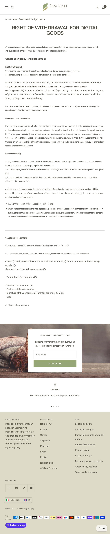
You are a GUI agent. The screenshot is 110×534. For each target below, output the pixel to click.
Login (43, 451)
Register (44, 457)
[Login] (97, 7)
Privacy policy (82, 450)
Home (8, 19)
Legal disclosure (83, 423)
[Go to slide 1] (51, 406)
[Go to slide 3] (56, 406)
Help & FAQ (46, 423)
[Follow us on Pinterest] (24, 488)
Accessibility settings (86, 466)
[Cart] (103, 7)
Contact (44, 429)
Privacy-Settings (83, 455)
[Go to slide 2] (53, 406)
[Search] (12, 7)
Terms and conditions (86, 472)
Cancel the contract (85, 444)
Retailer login (46, 462)
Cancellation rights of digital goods (89, 437)
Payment (44, 446)
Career (43, 435)
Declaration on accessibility (89, 461)
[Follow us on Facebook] (9, 488)
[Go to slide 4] (58, 406)
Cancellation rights (84, 429)
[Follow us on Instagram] (16, 488)
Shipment (45, 440)
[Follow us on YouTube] (31, 488)
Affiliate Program (49, 468)
